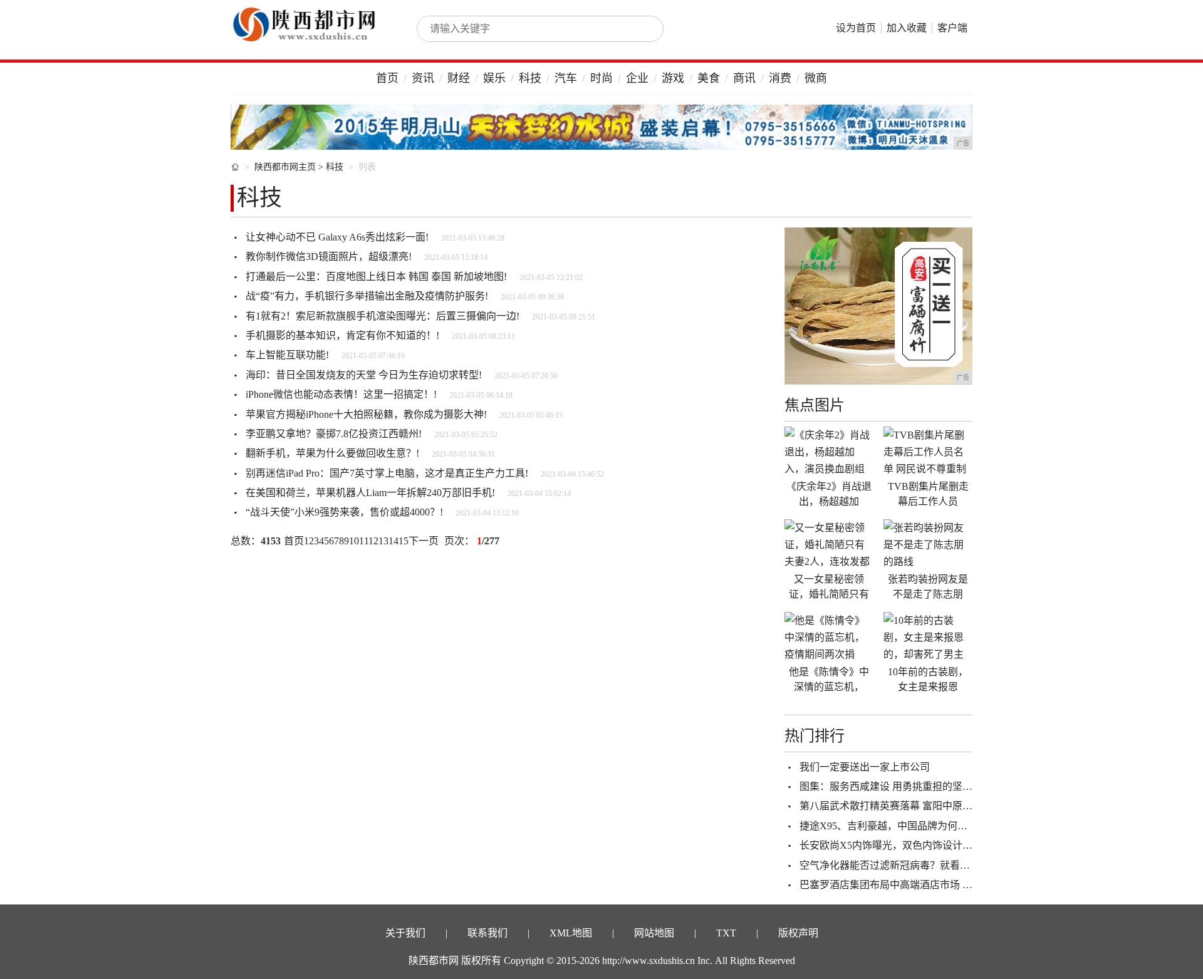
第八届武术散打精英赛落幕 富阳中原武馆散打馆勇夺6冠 (923, 805)
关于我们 (405, 933)
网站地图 (654, 933)
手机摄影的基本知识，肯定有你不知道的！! (342, 335)
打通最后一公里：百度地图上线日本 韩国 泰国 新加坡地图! (376, 276)
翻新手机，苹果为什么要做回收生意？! (332, 453)
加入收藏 (907, 28)
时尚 (601, 78)
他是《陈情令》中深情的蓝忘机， (829, 679)
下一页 (424, 541)
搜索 (640, 28)
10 (354, 541)
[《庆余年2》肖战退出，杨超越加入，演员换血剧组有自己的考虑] (828, 452)
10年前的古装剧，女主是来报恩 (928, 679)
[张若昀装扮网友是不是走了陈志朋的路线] (927, 544)
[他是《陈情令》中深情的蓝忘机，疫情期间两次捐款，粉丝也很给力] (828, 637)
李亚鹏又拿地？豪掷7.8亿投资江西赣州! (334, 433)
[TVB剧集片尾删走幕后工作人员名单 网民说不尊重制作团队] (927, 452)
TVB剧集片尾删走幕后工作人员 (928, 494)
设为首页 (856, 28)
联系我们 (487, 933)
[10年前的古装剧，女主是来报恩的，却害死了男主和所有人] (927, 637)
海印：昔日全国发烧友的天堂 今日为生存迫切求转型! (364, 375)
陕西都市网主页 (285, 167)
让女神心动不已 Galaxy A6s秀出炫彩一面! (337, 237)
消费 (780, 78)
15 (403, 541)
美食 (708, 78)
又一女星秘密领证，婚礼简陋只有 (829, 586)
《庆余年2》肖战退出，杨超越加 (829, 494)
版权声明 (798, 933)
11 (363, 541)
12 (373, 541)
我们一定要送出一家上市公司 (864, 767)
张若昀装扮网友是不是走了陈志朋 (928, 586)
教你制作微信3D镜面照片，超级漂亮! (329, 256)
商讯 (744, 78)
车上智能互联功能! (287, 355)
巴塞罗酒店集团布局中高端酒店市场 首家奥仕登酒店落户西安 (936, 884)
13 (383, 541)
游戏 (673, 78)
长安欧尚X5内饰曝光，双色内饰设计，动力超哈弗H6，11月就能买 (947, 845)
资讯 (423, 78)
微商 (816, 78)
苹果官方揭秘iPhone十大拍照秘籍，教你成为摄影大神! (366, 414)
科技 (530, 78)
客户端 (952, 28)
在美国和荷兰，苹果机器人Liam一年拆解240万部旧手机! (370, 492)
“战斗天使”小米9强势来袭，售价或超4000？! (344, 512)
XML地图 (570, 933)
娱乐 (494, 78)
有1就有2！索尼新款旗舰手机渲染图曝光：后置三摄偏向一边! (382, 316)
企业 (637, 78)
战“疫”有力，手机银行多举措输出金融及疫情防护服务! (367, 296)
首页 (387, 78)
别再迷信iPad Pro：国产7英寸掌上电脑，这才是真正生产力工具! (387, 473)
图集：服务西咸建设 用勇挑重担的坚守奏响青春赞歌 (916, 786)
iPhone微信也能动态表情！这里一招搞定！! (341, 394)
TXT (726, 933)
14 (393, 541)
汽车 (566, 78)
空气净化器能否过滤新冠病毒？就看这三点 (894, 865)
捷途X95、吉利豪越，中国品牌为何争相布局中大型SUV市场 (933, 826)
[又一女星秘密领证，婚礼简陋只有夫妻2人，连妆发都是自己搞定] (828, 544)
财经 (458, 78)
